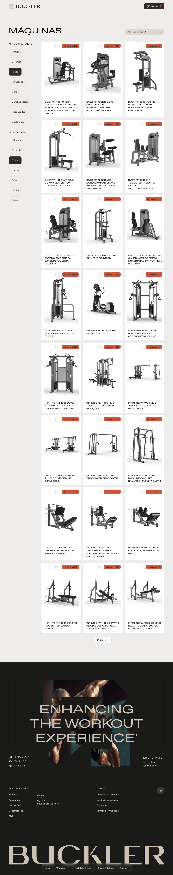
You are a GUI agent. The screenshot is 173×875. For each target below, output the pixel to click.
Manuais (41, 795)
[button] (62, 868)
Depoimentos (16, 810)
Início (48, 868)
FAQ (11, 816)
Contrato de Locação (108, 800)
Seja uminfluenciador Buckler (48, 802)
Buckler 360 (15, 805)
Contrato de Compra (107, 794)
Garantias (102, 805)
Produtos (13, 794)
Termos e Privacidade (108, 810)
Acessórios (14, 800)
